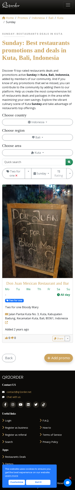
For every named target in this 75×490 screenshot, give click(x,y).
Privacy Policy (50, 442)
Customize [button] (16, 482)
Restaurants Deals (15, 456)
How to (47, 427)
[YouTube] (20, 405)
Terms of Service (52, 434)
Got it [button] (38, 482)
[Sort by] (69, 173)
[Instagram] (13, 405)
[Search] (69, 162)
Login (8, 420)
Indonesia (38, 122)
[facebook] (5, 405)
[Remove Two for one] (16, 175)
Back (9, 358)
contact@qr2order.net (18, 392)
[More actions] (67, 338)
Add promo (60, 358)
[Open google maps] (7, 314)
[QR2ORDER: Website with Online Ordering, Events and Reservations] (11, 5)
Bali (38, 137)
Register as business (16, 427)
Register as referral (16, 434)
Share (59, 338)
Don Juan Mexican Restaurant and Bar (37, 283)
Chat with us (13, 397)
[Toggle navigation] (68, 4)
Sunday (41, 173)
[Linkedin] (28, 405)
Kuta (38, 153)
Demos (9, 464)
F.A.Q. (46, 420)
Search (9, 442)
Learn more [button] (11, 475)
